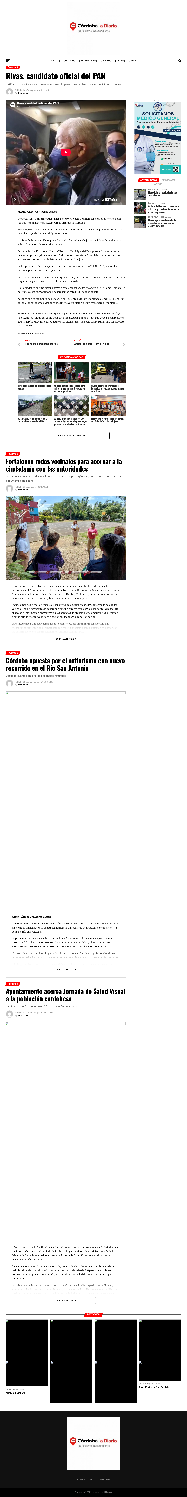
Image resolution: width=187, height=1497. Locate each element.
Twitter (93, 1479)
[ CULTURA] (120, 60)
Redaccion (23, 93)
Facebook (81, 1479)
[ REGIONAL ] (106, 60)
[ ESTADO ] (133, 60)
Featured (40, 333)
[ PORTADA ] (55, 60)
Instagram (105, 1479)
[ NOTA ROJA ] (69, 60)
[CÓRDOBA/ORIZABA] (88, 60)
